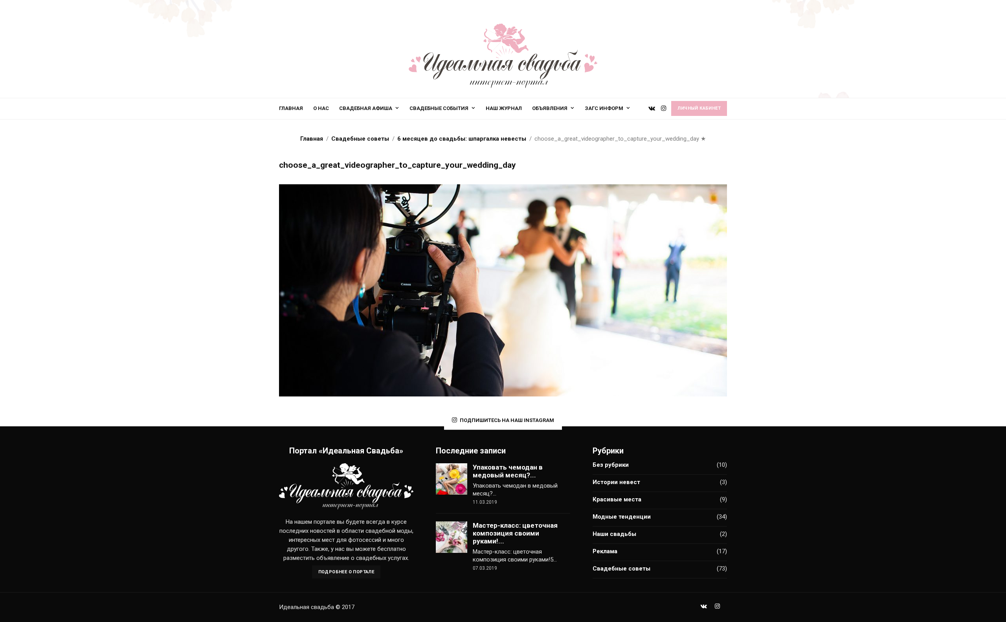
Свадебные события (438, 108)
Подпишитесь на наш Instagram (507, 420)
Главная (291, 108)
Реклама (605, 551)
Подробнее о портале (346, 571)
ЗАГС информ (604, 108)
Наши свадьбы (614, 534)
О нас (321, 108)
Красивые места (617, 499)
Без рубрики (611, 464)
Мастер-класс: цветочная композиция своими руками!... (515, 533)
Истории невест (616, 482)
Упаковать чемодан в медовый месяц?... (508, 471)
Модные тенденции (622, 516)
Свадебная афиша (365, 108)
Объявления (549, 108)
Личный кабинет (699, 108)
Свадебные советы (621, 568)
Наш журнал (504, 108)
